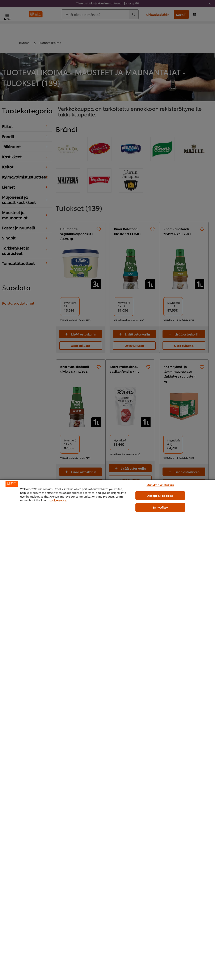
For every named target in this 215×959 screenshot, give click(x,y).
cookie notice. (58, 500)
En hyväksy (160, 507)
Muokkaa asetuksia (160, 485)
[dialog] (107, 719)
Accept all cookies (160, 495)
